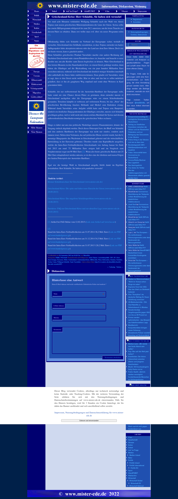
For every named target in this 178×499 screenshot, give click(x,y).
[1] (49, 34)
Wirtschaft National (136, 486)
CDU (111, 258)
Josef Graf (132, 204)
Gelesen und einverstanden (89, 420)
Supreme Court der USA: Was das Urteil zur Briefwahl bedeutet (138, 289)
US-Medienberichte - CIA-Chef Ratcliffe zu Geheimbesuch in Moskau (138, 304)
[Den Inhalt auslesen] (130, 276)
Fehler (66, 260)
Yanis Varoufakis (75, 262)
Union (55, 262)
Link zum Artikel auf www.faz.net (100, 221)
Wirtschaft (63, 258)
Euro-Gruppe (52, 260)
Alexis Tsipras (93, 258)
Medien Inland (134, 455)
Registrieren (137, 19)
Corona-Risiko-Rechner (137, 160)
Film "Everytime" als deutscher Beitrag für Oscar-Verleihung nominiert (138, 297)
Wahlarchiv (132, 475)
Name (55, 294)
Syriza (50, 262)
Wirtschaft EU (136, 483)
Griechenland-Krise (83, 260)
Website (56, 318)
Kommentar (57, 329)
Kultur (130, 445)
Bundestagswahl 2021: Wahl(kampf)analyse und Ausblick (137, 147)
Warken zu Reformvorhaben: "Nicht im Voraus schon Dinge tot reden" (139, 281)
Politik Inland (134, 463)
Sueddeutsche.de (140, 341)
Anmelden (137, 22)
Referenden (106, 260)
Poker (100, 260)
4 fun (130, 437)
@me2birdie (140, 102)
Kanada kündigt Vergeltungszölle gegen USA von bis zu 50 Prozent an (139, 312)
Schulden (119, 260)
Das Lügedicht (133, 162)
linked (130, 447)
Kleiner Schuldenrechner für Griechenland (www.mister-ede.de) (75, 181)
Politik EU (134, 468)
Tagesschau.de (141, 276)
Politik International (136, 465)
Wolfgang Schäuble (63, 262)
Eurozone (60, 260)
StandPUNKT (133, 473)
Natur (130, 458)
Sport (130, 470)
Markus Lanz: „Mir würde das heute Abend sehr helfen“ (137, 346)
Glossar (131, 442)
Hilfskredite (93, 260)
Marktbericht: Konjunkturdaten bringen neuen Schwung (137, 327)
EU (115, 258)
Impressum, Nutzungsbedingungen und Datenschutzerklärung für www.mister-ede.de (89, 414)
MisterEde (86, 255)
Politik (58, 258)
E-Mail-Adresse (59, 306)
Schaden (113, 260)
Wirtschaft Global (135, 480)
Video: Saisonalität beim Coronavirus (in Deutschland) (137, 155)
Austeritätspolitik (103, 258)
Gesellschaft (132, 440)
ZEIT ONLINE (141, 385)
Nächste (119, 267)
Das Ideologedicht (135, 165)
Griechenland (72, 260)
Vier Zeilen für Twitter (136, 168)
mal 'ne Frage (133, 450)
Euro (118, 258)
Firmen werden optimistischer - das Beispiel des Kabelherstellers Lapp (139, 320)
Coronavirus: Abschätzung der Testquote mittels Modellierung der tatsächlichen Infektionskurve (138, 196)
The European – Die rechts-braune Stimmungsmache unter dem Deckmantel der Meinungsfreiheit (139, 237)
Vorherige (111, 267)
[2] (83, 151)
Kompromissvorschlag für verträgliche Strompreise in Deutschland (138, 119)
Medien (131, 452)
